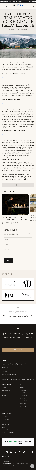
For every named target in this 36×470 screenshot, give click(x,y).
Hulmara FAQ (5, 430)
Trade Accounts (5, 424)
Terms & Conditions (24, 400)
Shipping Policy (23, 395)
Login (3, 422)
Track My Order (5, 419)
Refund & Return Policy (25, 393)
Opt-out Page (23, 406)
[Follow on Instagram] (11, 452)
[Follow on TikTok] (24, 452)
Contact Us (4, 416)
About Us (22, 387)
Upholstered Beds (6, 390)
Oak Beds (4, 387)
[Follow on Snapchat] (33, 452)
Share (19, 185)
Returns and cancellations (8, 432)
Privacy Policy (23, 390)
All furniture (4, 398)
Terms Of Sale (23, 398)
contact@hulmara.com (10, 374)
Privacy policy (5, 463)
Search (3, 427)
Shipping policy (29, 463)
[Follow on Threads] (15, 452)
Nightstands (4, 395)
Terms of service (20, 463)
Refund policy (12, 463)
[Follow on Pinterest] (20, 452)
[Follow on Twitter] (7, 452)
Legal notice (14, 465)
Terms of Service (11, 234)
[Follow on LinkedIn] (28, 452)
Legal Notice (23, 403)
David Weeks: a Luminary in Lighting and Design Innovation (14, 218)
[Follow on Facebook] (3, 452)
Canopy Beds (5, 393)
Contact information (6, 465)
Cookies (21, 408)
